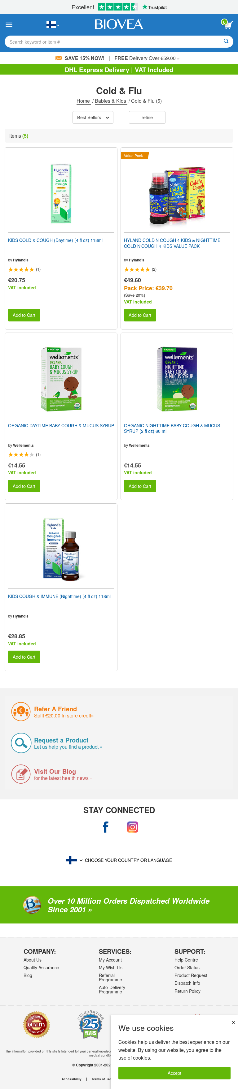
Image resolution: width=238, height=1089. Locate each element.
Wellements (23, 445)
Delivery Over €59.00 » (147, 58)
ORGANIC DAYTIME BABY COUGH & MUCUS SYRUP (61, 425)
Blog (28, 975)
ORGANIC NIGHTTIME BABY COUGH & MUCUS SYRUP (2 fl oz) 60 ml (172, 428)
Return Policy (187, 991)
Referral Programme (110, 977)
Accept (174, 1073)
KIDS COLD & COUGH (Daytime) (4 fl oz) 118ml (55, 240)
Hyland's (21, 260)
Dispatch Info (187, 983)
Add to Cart (24, 315)
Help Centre (186, 960)
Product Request (190, 975)
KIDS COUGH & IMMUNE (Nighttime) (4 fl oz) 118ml (59, 596)
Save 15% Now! (85, 58)
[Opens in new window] (105, 827)
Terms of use (101, 1079)
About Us (33, 960)
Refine (147, 117)
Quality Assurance (41, 967)
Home (84, 100)
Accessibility (72, 1079)
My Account (110, 960)
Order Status (187, 967)
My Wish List (111, 967)
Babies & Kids (111, 100)
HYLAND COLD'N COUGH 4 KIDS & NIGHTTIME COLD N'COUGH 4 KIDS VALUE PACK (172, 242)
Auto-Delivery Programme (112, 989)
